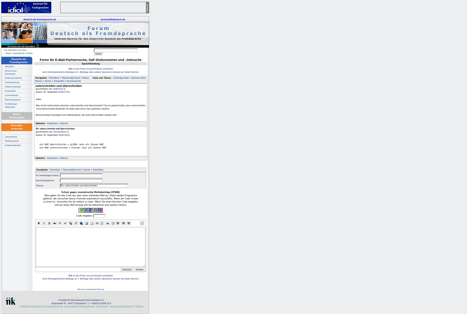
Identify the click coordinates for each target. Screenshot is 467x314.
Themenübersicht (71, 78)
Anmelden (59, 81)
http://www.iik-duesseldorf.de (79, 306)
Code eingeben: (84, 215)
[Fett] (38, 223)
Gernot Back (60, 132)
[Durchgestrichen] (54, 223)
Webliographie (12, 141)
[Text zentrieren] (123, 223)
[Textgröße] (76, 223)
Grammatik (10, 91)
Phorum (100, 289)
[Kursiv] (44, 223)
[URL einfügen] (81, 223)
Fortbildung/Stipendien (11, 105)
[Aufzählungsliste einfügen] (102, 223)
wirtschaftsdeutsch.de (113, 19)
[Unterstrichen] (49, 223)
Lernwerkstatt (11, 95)
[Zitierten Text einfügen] (107, 223)
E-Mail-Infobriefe (13, 87)
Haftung (139, 306)
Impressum (102, 306)
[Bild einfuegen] (86, 223)
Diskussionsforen (13, 78)
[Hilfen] (142, 223)
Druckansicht (74, 81)
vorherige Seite (121, 78)
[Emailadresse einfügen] (91, 223)
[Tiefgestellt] (60, 223)
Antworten (52, 123)
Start (8, 53)
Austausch (18, 53)
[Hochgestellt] (65, 223)
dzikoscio (58, 89)
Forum (29, 53)
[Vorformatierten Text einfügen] (113, 223)
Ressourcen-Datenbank (11, 72)
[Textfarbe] (70, 223)
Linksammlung (12, 82)
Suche (48, 81)
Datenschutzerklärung (121, 306)
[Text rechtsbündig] (128, 223)
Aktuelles (9, 66)
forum (83, 289)
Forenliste (54, 78)
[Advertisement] (166, 55)
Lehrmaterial (11, 137)
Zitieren (64, 123)
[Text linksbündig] (118, 223)
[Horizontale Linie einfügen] (97, 223)
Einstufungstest (12, 100)
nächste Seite (138, 78)
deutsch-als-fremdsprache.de (39, 19)
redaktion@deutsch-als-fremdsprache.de (41, 306)
